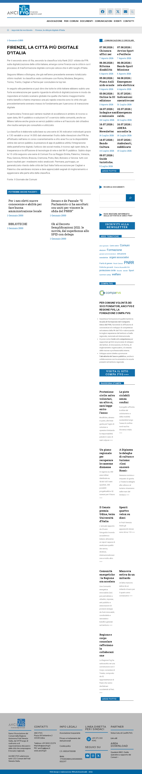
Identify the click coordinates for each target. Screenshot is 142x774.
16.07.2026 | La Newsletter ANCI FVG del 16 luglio (108, 127)
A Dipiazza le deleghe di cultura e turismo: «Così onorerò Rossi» (126, 460)
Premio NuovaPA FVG (122, 267)
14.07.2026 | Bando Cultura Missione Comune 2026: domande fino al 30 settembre (106, 143)
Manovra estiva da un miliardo (127, 574)
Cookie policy (65, 746)
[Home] (8, 30)
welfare (116, 274)
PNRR (129, 262)
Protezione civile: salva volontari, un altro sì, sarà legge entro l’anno (107, 402)
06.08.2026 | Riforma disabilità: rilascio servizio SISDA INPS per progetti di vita (107, 66)
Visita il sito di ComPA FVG (121, 733)
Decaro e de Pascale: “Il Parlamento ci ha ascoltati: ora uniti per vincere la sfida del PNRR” (70, 206)
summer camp (105, 275)
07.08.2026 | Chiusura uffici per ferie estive (106, 50)
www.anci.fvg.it (40, 751)
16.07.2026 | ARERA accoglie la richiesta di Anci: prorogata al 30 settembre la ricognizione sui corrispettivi (125, 127)
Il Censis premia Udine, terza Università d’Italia (107, 514)
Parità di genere (105, 263)
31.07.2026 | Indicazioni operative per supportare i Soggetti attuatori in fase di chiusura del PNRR (125, 97)
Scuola (119, 271)
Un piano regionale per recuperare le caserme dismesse (106, 458)
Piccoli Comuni (118, 263)
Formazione (114, 250)
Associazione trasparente (70, 733)
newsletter (103, 257)
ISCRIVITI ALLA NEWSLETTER (117, 226)
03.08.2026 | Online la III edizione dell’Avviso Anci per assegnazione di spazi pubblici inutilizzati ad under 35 (108, 97)
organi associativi (119, 257)
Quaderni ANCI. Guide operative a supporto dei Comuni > (121, 754)
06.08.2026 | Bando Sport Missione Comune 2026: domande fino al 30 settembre (125, 66)
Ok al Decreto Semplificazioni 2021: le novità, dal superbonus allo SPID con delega (70, 229)
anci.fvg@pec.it (44, 748)
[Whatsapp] (89, 739)
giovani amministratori (107, 254)
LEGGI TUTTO (109, 171)
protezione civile (107, 270)
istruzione (121, 254)
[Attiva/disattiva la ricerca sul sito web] (132, 12)
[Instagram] (110, 11)
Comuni (125, 245)
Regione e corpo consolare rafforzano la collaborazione (106, 645)
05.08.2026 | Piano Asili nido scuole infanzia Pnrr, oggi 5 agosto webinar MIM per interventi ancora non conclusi (108, 81)
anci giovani (104, 246)
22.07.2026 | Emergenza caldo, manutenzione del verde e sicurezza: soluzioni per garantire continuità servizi (126, 112)
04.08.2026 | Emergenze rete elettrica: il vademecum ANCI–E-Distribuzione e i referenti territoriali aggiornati (126, 81)
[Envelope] (125, 11)
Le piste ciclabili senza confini (124, 397)
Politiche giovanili (106, 267)
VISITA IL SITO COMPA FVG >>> (117, 373)
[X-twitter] (118, 11)
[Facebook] (102, 11)
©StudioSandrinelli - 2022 (82, 772)
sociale (125, 271)
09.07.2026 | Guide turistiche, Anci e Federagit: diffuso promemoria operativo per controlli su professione (108, 158)
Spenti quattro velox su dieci (124, 512)
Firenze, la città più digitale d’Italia (50, 30)
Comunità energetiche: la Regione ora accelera (107, 576)
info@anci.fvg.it (44, 746)
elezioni (102, 250)
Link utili (114, 738)
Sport (131, 270)
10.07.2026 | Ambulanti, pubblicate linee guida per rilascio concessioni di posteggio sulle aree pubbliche (125, 143)
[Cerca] (130, 198)
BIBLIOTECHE (17, 224)
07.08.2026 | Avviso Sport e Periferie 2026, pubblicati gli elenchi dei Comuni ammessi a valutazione (126, 50)
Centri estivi (114, 246)
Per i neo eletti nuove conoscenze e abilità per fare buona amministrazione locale (25, 206)
